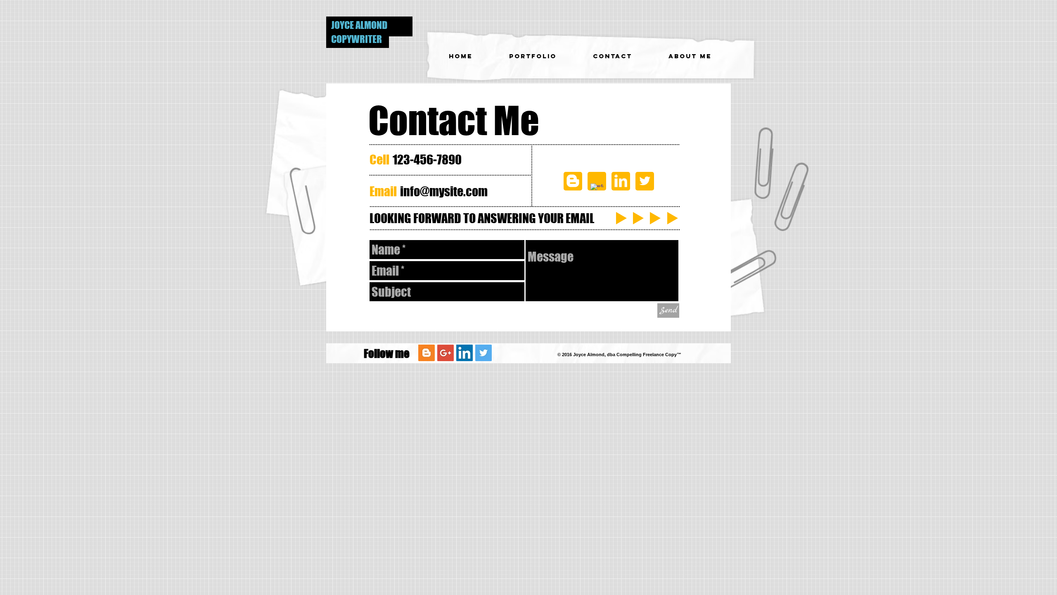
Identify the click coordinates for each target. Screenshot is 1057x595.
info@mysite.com (444, 191)
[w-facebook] (596, 189)
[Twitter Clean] (644, 180)
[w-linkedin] (620, 180)
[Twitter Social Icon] (483, 353)
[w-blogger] (572, 180)
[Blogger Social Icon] (426, 353)
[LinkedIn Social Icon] (464, 353)
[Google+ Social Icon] (445, 353)
